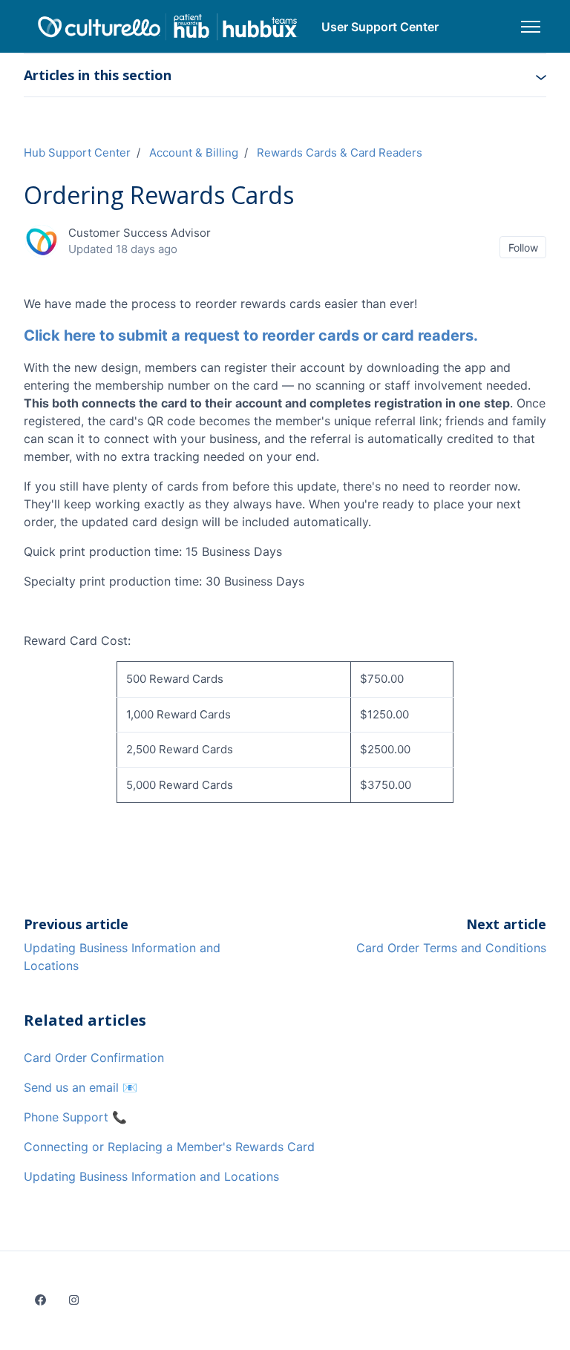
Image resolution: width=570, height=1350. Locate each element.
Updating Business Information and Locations (151, 1176)
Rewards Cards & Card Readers (339, 152)
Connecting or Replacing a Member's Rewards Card (169, 1146)
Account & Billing (193, 152)
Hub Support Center (77, 152)
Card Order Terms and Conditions (451, 947)
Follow (523, 247)
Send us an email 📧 (80, 1087)
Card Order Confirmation (94, 1057)
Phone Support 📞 (75, 1117)
